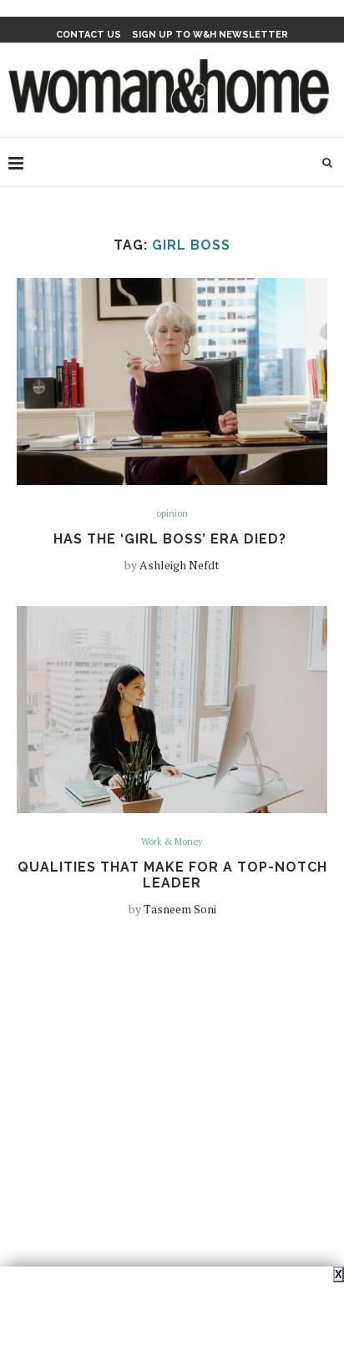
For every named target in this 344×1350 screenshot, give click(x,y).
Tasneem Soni (180, 909)
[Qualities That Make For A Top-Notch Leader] (172, 709)
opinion (172, 513)
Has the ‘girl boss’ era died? (172, 539)
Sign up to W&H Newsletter (210, 34)
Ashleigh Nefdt (179, 565)
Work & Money (172, 842)
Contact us (88, 34)
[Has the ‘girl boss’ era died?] (172, 381)
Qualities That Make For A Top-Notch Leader (172, 875)
